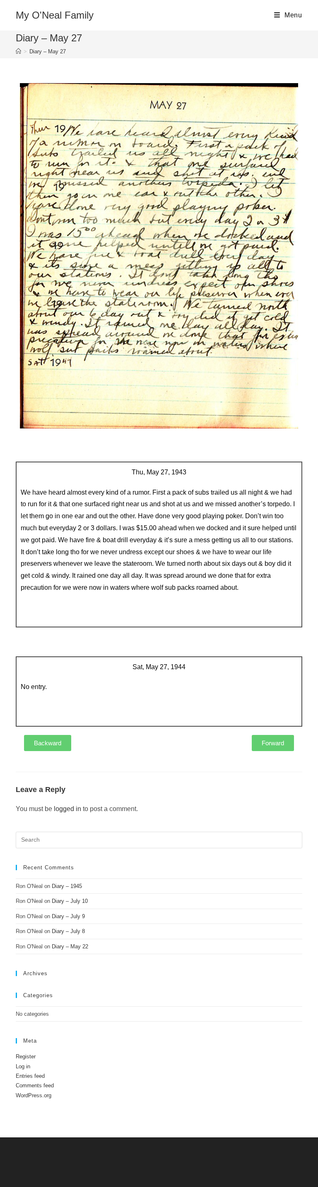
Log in (23, 1066)
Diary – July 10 (70, 901)
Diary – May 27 (47, 51)
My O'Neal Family (55, 15)
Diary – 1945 (67, 886)
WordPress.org (33, 1095)
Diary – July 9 (68, 916)
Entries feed (30, 1076)
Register (26, 1056)
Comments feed (35, 1085)
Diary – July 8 (68, 931)
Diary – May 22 (70, 946)
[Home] (18, 51)
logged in (67, 808)
